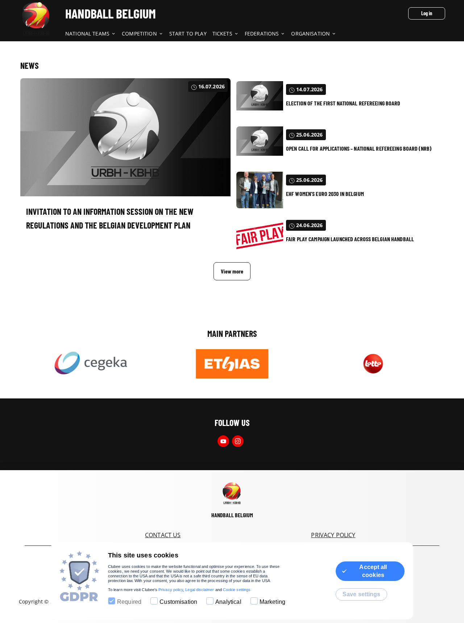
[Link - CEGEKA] (90, 363)
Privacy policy (170, 590)
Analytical (228, 602)
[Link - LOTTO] (373, 363)
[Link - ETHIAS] (231, 363)
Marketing (272, 602)
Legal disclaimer (199, 590)
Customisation (178, 602)
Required (129, 602)
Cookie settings (236, 590)
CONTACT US (163, 535)
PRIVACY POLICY (333, 535)
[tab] (93, 34)
